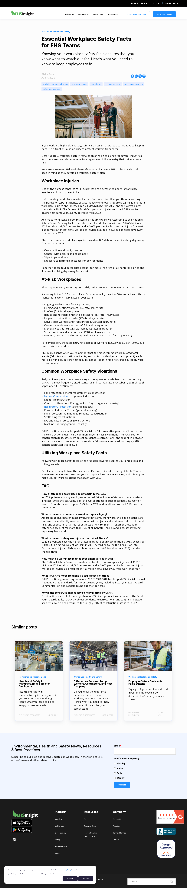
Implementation (61, 846)
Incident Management (133, 84)
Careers (155, 3)
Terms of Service (119, 833)
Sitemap (99, 879)
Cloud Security (60, 833)
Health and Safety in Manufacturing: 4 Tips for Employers (34, 684)
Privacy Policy (67, 870)
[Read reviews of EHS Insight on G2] (170, 822)
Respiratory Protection (57, 406)
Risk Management (79, 84)
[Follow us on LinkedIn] (14, 840)
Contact (145, 3)
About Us (116, 826)
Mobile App (59, 826)
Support (58, 853)
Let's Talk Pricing (164, 14)
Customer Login (170, 3)
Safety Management (51, 89)
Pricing (57, 840)
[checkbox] (145, 771)
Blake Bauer (48, 74)
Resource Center (90, 826)
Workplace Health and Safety (55, 84)
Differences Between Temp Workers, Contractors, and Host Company (93, 684)
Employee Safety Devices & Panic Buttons (145, 682)
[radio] (145, 763)
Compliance (96, 84)
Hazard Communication (58, 396)
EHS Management (112, 84)
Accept (70, 878)
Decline (86, 878)
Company (134, 3)
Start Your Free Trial (136, 14)
